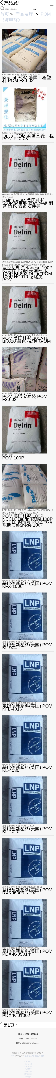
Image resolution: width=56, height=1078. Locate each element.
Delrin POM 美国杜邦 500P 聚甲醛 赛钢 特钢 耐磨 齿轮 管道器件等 (28, 196)
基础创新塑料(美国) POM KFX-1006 (19, 580)
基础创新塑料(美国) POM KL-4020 (18, 826)
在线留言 (28, 1077)
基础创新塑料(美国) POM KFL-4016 (19, 703)
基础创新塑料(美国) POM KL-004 (17, 642)
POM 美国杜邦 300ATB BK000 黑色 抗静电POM (24, 335)
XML (13, 1056)
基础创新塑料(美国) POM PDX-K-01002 (20, 1009)
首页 (4, 14)
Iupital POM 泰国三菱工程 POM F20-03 (20, 133)
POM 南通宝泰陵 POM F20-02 (16, 393)
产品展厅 (24, 14)
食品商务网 (39, 1056)
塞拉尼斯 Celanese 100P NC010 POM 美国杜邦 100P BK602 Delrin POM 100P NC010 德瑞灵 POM (27, 263)
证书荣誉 (28, 1072)
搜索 (35, 9)
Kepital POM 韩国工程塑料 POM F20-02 (21, 74)
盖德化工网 (29, 1056)
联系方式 (28, 1074)
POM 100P (7, 455)
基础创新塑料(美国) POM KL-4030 (18, 764)
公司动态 (28, 1066)
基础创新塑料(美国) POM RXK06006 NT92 (22, 887)
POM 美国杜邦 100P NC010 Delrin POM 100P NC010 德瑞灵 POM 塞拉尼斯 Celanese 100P (27, 511)
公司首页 (28, 1061)
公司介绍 (28, 1064)
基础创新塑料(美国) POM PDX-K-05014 (20, 948)
